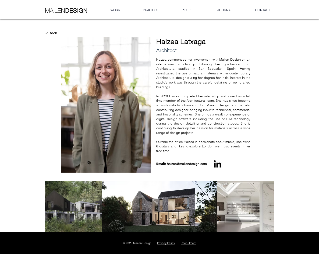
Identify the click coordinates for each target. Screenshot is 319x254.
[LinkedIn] (217, 164)
